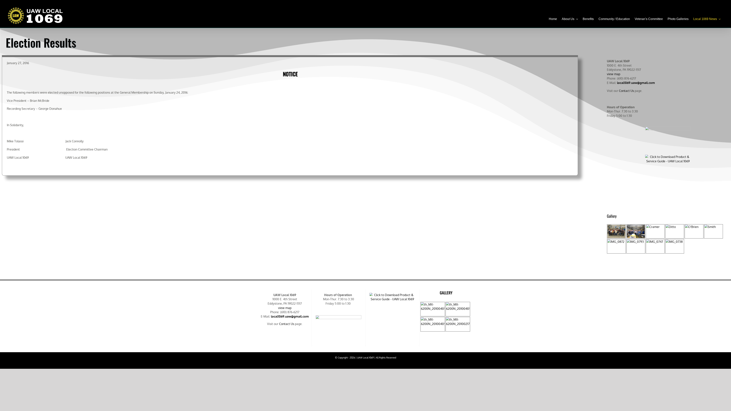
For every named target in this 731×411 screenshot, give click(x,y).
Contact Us (626, 91)
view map (613, 74)
